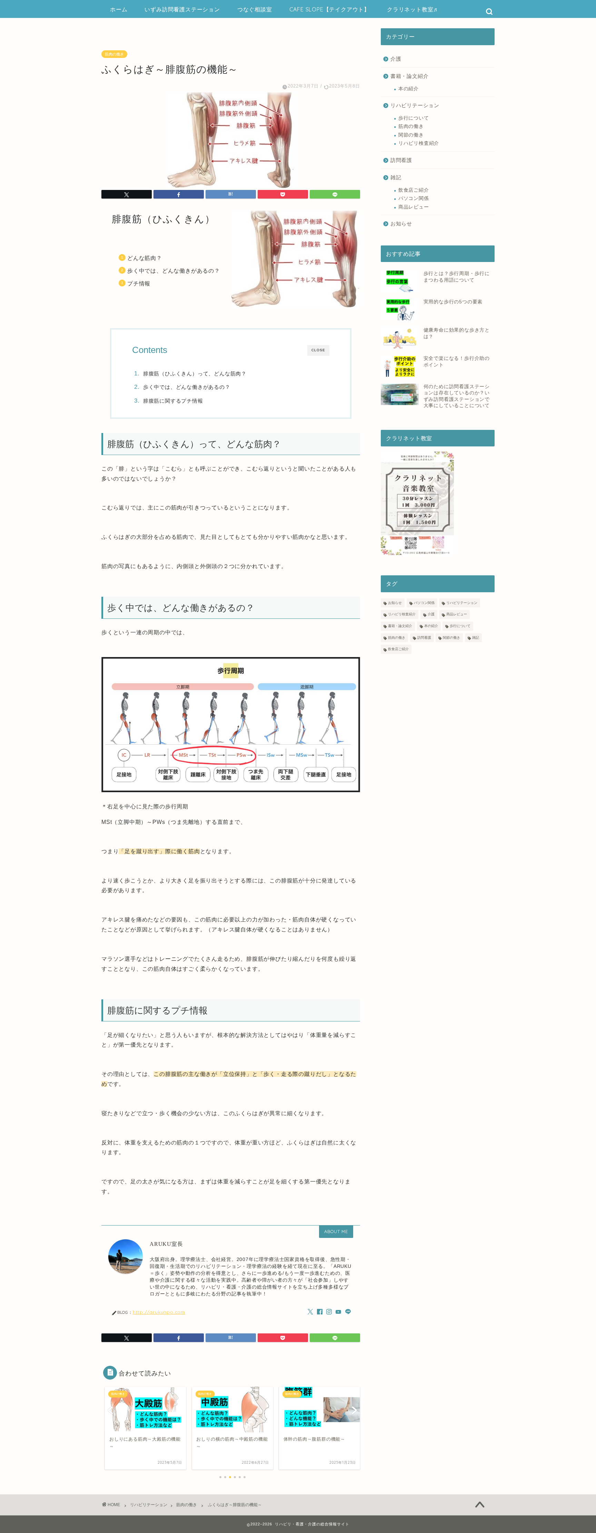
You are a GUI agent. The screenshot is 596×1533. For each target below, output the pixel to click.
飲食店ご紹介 (413, 190)
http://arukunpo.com (159, 1312)
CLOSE (318, 350)
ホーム (118, 9)
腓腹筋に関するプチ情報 (173, 401)
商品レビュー (413, 207)
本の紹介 (408, 88)
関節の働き (411, 135)
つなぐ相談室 (254, 9)
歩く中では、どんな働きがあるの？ (186, 387)
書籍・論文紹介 (409, 76)
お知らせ (401, 223)
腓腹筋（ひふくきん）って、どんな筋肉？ (195, 373)
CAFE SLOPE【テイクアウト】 (329, 9)
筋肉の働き (114, 54)
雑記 (395, 177)
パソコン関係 (413, 198)
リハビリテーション (414, 105)
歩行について (413, 118)
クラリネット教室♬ (413, 9)
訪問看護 (401, 160)
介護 (395, 59)
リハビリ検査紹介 (418, 143)
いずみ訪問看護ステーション (182, 9)
